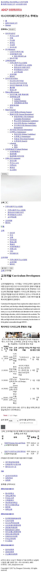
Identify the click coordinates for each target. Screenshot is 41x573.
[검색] (3, 427)
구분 (2, 471)
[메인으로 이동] (2, 226)
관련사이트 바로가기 (7, 489)
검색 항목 (4, 420)
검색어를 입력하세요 (27, 420)
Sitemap (8, 25)
